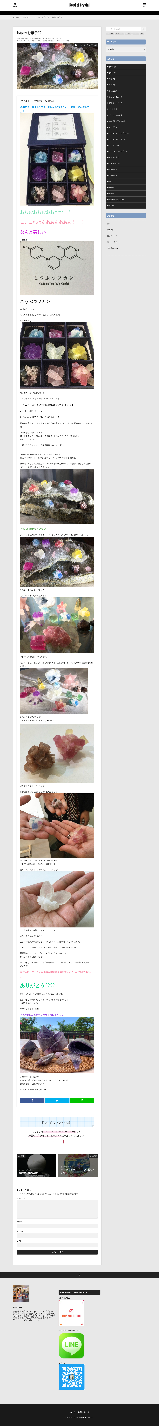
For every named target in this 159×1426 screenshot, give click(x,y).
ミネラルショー (114, 163)
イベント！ (113, 109)
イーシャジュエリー (116, 115)
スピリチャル (22, 41)
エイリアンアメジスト (117, 121)
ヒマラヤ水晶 (114, 157)
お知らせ (112, 73)
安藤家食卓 (113, 169)
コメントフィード (113, 242)
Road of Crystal (79, 5)
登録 (108, 224)
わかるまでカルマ (115, 97)
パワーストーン (32, 41)
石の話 (111, 193)
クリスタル (110, 33)
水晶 (39, 41)
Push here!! (57, 1142)
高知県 (111, 206)
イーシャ (135, 33)
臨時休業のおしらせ (116, 200)
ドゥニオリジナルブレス (118, 151)
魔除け (53, 41)
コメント (21, 1198)
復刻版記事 (113, 175)
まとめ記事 (113, 91)
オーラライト (114, 127)
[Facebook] (32, 1100)
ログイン (110, 230)
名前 (19, 1221)
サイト (19, 1241)
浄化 (42, 41)
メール (20, 1231)
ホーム (73, 1412)
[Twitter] (57, 1100)
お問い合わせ (83, 1412)
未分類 (111, 187)
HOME (17, 17)
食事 (142, 33)
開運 (49, 41)
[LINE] (82, 1100)
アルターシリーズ (115, 103)
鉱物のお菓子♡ (57, 17)
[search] (143, 29)
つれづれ (112, 85)
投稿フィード (112, 236)
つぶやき (112, 79)
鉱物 (45, 41)
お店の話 (26, 17)
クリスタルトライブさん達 (40, 17)
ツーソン (128, 33)
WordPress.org (112, 248)
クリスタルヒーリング (117, 139)
